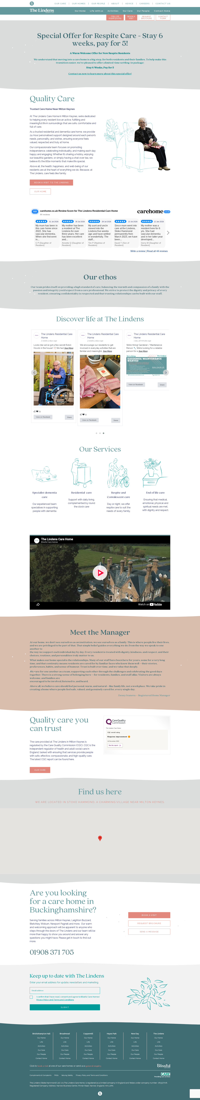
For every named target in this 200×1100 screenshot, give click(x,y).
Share (69, 417)
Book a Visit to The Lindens (51, 182)
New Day (135, 1034)
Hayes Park (112, 1034)
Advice (129, 3)
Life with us (96, 11)
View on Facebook (43, 417)
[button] (96, 433)
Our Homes (79, 3)
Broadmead (65, 1034)
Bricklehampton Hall (41, 1034)
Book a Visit (149, 915)
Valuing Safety (67, 1075)
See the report (113, 745)
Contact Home (162, 11)
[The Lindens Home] (42, 11)
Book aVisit (131, 17)
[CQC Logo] (116, 724)
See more (68, 348)
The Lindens (158, 1034)
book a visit (42, 1066)
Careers (144, 3)
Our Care (60, 3)
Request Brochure (146, 17)
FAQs (56, 1075)
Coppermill (88, 1034)
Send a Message (149, 932)
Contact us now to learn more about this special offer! (100, 73)
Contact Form (163, 17)
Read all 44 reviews (157, 251)
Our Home (80, 11)
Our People (98, 3)
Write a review (137, 251)
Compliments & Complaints (40, 1075)
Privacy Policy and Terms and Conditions (55, 1000)
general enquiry (93, 1066)
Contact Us (162, 3)
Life (41, 1042)
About (115, 3)
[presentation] (34, 372)
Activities (113, 11)
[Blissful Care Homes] (32, 3)
